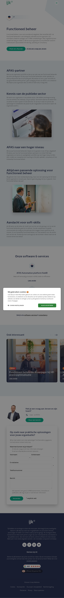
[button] (16, 305)
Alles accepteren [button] (47, 305)
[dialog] (32, 299)
